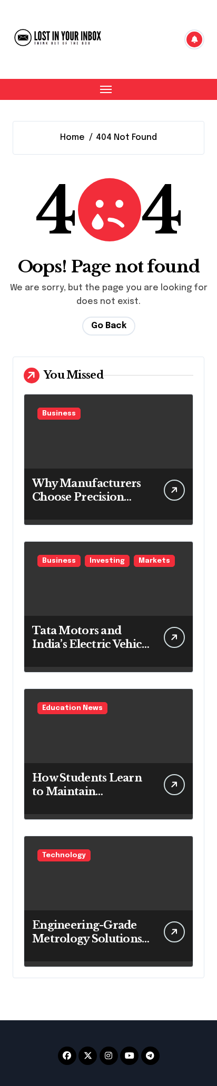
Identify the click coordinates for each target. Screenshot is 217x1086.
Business (59, 413)
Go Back (108, 325)
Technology (64, 855)
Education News (72, 708)
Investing (107, 560)
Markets (154, 560)
